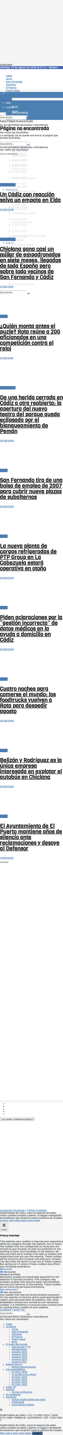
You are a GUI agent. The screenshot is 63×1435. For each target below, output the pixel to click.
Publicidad (18, 240)
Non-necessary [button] (9, 1289)
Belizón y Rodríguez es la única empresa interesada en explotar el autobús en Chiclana (31, 768)
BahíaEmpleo (19, 1349)
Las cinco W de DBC (17, 1106)
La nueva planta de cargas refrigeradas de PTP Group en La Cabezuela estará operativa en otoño (28, 557)
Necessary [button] (6, 1269)
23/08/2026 (7, 209)
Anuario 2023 (19, 1357)
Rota (14, 1342)
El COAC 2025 (19, 1377)
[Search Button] (28, 118)
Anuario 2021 (19, 1362)
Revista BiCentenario (24, 1367)
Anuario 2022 (19, 1359)
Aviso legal (12, 1111)
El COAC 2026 (19, 187)
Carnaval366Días (15, 1369)
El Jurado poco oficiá (24, 1374)
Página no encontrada (20, 121)
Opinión (10, 1389)
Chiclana (17, 1334)
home (3, 121)
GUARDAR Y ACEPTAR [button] (12, 1310)
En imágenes (13, 1394)
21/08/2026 (6, 286)
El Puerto (17, 1337)
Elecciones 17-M (21, 1347)
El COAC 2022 (19, 209)
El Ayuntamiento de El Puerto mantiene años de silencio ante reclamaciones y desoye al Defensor (31, 837)
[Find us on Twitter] (1, 1410)
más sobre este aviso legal (24, 1220)
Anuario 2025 (19, 151)
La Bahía (11, 1327)
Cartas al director (22, 1392)
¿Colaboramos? (15, 1114)
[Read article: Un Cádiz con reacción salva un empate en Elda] (31, 169)
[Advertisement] (31, 32)
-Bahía (4, 316)
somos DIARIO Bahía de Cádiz (28, 1399)
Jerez (15, 1329)
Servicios (11, 1397)
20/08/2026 (7, 441)
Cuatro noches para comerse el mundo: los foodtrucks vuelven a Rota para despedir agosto (28, 700)
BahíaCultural (11, 189)
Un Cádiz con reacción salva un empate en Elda (30, 197)
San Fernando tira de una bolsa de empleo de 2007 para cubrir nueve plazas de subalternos (31, 488)
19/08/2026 (6, 858)
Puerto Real (18, 1339)
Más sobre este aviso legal (15, 1433)
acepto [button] (4, 1220)
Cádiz (9, 1324)
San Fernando (20, 1332)
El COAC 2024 (19, 1379)
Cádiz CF (11, 1387)
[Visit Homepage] (30, 86)
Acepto (37, 1433)
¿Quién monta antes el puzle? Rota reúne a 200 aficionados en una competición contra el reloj (30, 337)
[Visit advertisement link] (7, 103)
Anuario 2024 (19, 155)
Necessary (10, 1272)
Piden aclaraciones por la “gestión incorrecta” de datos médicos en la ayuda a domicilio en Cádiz (31, 628)
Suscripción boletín (23, 284)
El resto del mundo (16, 1344)
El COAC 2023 (19, 204)
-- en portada (8, 184)
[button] (17, 1119)
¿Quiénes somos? (16, 1104)
